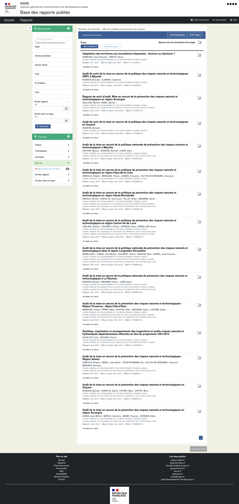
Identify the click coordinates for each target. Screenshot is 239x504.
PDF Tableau (196, 35)
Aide (61, 471)
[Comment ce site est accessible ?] (228, 4)
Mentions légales (61, 476)
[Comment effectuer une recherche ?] (68, 28)
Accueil (61, 460)
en (36, 104)
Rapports (62, 462)
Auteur (38, 144)
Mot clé (38, 163)
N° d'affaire (40, 83)
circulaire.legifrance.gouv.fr (177, 465)
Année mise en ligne (45, 180)
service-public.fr (178, 460)
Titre (37, 73)
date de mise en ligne (110, 46)
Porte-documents (61, 465)
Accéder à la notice (90, 66)
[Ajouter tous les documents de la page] (199, 43)
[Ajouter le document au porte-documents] (199, 55)
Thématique (41, 150)
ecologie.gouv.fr (178, 476)
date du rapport (89, 46)
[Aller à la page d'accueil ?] (236, 4)
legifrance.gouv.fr (177, 462)
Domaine (39, 156)
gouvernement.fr (177, 468)
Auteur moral (41, 64)
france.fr (177, 471)
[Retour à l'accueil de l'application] (119, 495)
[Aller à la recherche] (233, 4)
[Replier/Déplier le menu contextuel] (29, 28)
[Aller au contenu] (231, 4)
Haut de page (199, 449)
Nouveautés (61, 468)
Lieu (37, 92)
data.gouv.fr (177, 473)
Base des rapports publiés (45, 12)
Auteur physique (43, 55)
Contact (61, 479)
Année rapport (42, 174)
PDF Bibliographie (178, 35)
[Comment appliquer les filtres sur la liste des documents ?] (68, 136)
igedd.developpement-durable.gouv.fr (177, 479)
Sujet (37, 46)
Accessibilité (61, 473)
